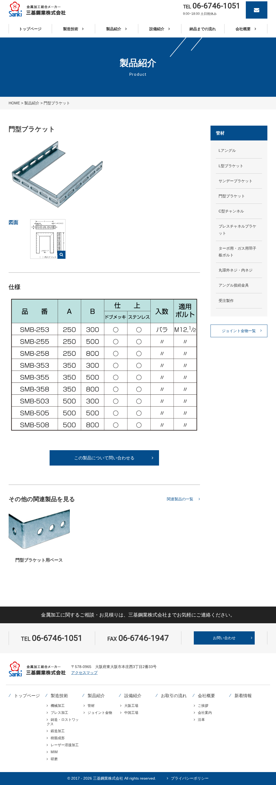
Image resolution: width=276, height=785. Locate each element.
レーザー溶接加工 (65, 745)
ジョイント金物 (100, 713)
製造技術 (59, 695)
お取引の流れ (174, 695)
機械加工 (58, 706)
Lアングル (227, 150)
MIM (54, 752)
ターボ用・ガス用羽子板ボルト (237, 251)
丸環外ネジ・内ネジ (236, 270)
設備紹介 (133, 695)
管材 (91, 706)
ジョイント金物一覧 (239, 331)
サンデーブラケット (236, 181)
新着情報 (243, 695)
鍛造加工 (58, 731)
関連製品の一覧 (180, 499)
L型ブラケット (231, 166)
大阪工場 (131, 706)
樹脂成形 (58, 738)
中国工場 (131, 713)
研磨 (54, 759)
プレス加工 (59, 713)
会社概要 (206, 695)
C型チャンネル (231, 211)
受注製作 (226, 300)
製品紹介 (31, 103)
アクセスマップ (84, 672)
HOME (14, 103)
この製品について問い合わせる (104, 458)
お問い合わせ (224, 638)
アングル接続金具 (234, 285)
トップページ (27, 695)
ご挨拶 (203, 706)
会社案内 (205, 713)
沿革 (201, 720)
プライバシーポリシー (190, 778)
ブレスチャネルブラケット (237, 229)
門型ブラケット (232, 196)
